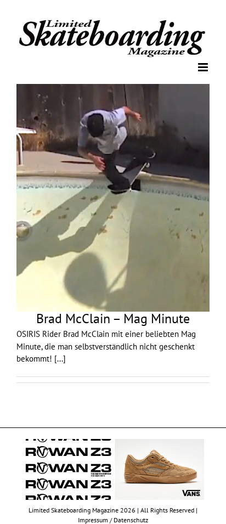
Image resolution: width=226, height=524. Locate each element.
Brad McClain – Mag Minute (113, 317)
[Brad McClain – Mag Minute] (113, 197)
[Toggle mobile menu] (204, 66)
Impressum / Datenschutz (113, 519)
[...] (60, 358)
